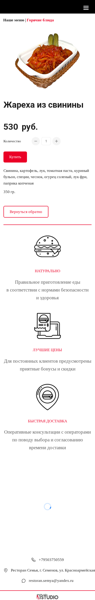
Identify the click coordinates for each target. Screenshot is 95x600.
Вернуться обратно (26, 212)
